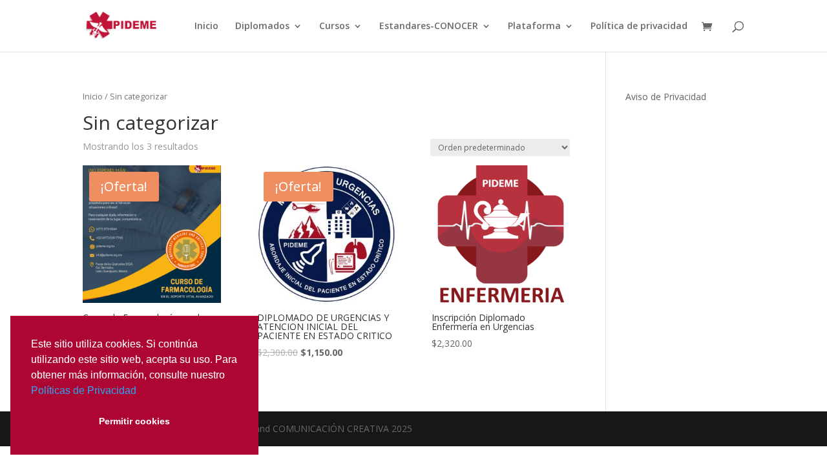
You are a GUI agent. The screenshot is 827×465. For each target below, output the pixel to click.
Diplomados (262, 26)
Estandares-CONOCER (428, 26)
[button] (141, 391)
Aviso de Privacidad (665, 96)
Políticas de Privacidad (83, 390)
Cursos (334, 26)
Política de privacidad (639, 26)
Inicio (206, 26)
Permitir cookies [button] (134, 421)
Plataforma (534, 26)
